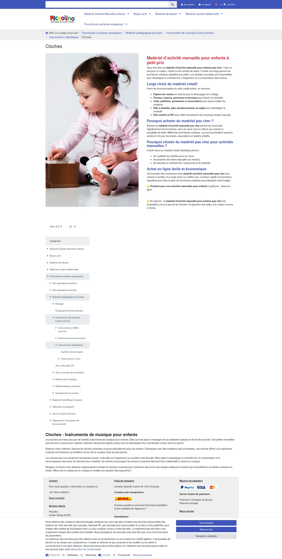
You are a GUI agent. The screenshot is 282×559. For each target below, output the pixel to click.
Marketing (91, 555)
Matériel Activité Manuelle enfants (105, 14)
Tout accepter (206, 522)
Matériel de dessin (166, 14)
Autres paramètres (142, 555)
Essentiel (55, 555)
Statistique (72, 555)
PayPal (106, 555)
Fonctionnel (124, 555)
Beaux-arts (141, 14)
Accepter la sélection (206, 536)
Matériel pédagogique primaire (143, 33)
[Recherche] (172, 4)
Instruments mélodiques (63, 37)
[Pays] (216, 4)
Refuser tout (206, 529)
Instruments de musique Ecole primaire (189, 33)
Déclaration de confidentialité (86, 549)
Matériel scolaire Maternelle (203, 14)
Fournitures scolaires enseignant (104, 24)
